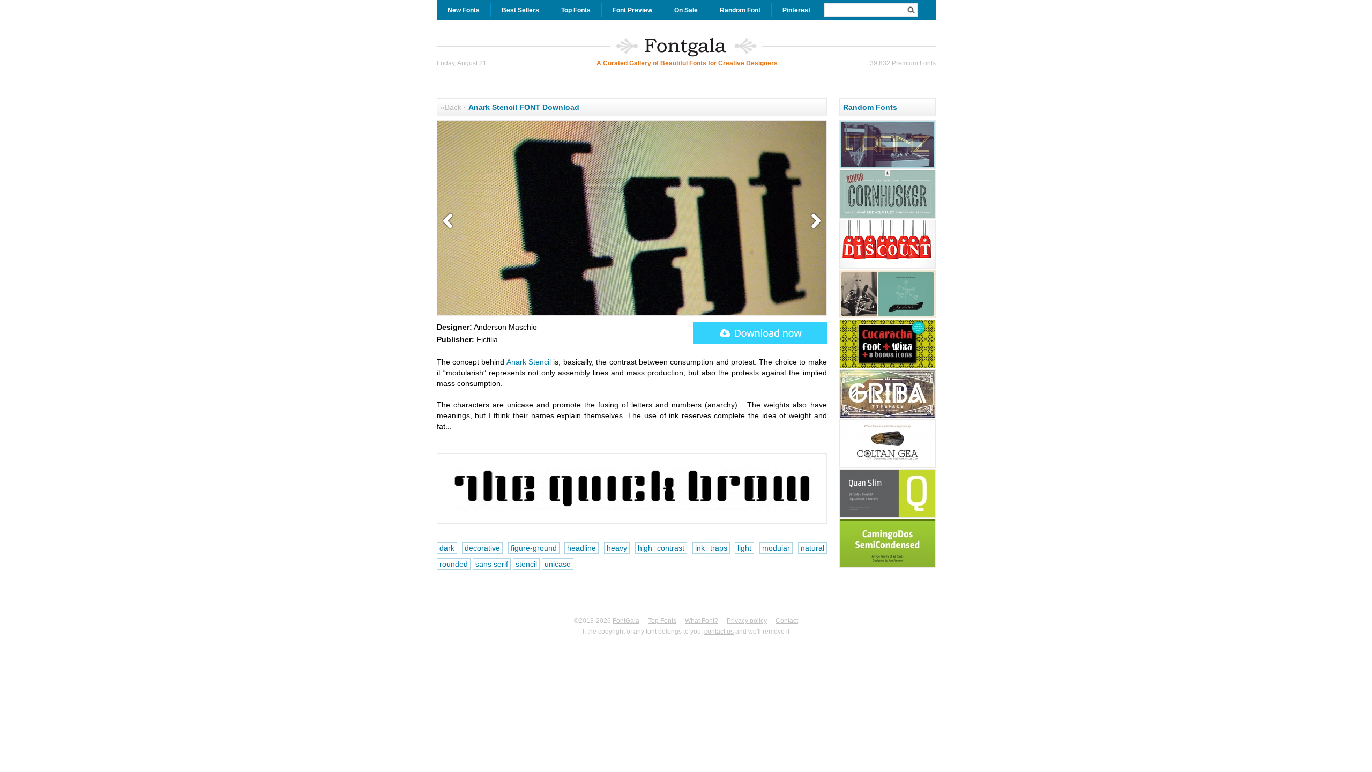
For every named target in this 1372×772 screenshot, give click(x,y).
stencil (526, 564)
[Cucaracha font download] (887, 366)
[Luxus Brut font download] (887, 317)
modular (776, 548)
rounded (453, 564)
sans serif (491, 564)
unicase (558, 564)
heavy (617, 548)
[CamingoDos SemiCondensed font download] (887, 566)
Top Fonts (576, 10)
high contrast (661, 548)
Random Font (740, 10)
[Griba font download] (887, 416)
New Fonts (464, 10)
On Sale (686, 10)
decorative (482, 548)
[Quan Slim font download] (887, 516)
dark (446, 548)
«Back (451, 107)
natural (812, 548)
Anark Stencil (528, 362)
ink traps (711, 548)
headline (581, 548)
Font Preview (632, 10)
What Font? (701, 621)
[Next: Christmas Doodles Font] (813, 221)
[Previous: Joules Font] (450, 221)
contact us (719, 631)
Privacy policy (747, 621)
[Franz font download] (887, 167)
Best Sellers (520, 10)
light (744, 548)
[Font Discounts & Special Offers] (887, 267)
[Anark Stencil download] (760, 333)
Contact (787, 621)
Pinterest (796, 10)
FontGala (626, 621)
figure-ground (534, 548)
